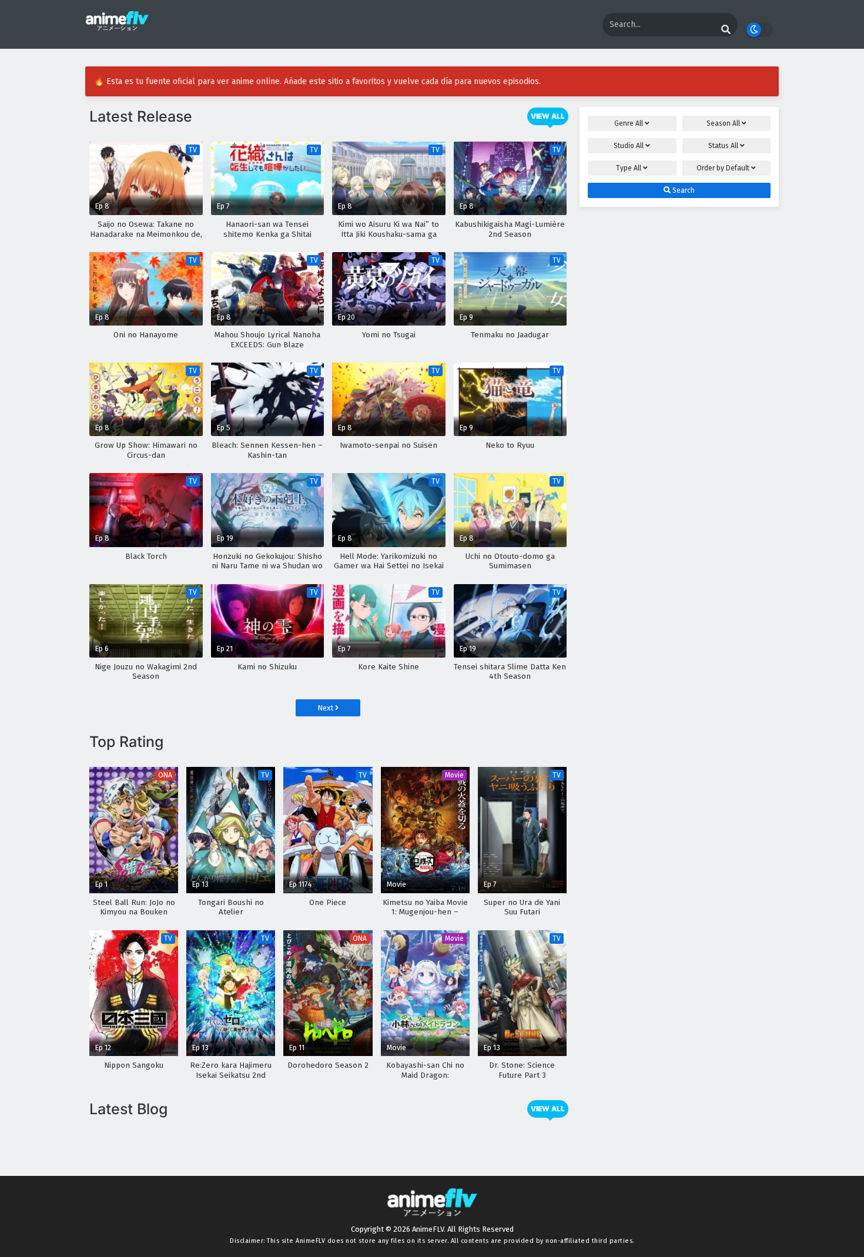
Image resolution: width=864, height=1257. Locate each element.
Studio (629, 146)
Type (628, 168)
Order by (722, 168)
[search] (726, 30)
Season (723, 123)
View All (548, 116)
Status (723, 146)
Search (683, 190)
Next (326, 707)
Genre (628, 123)
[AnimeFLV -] (117, 25)
